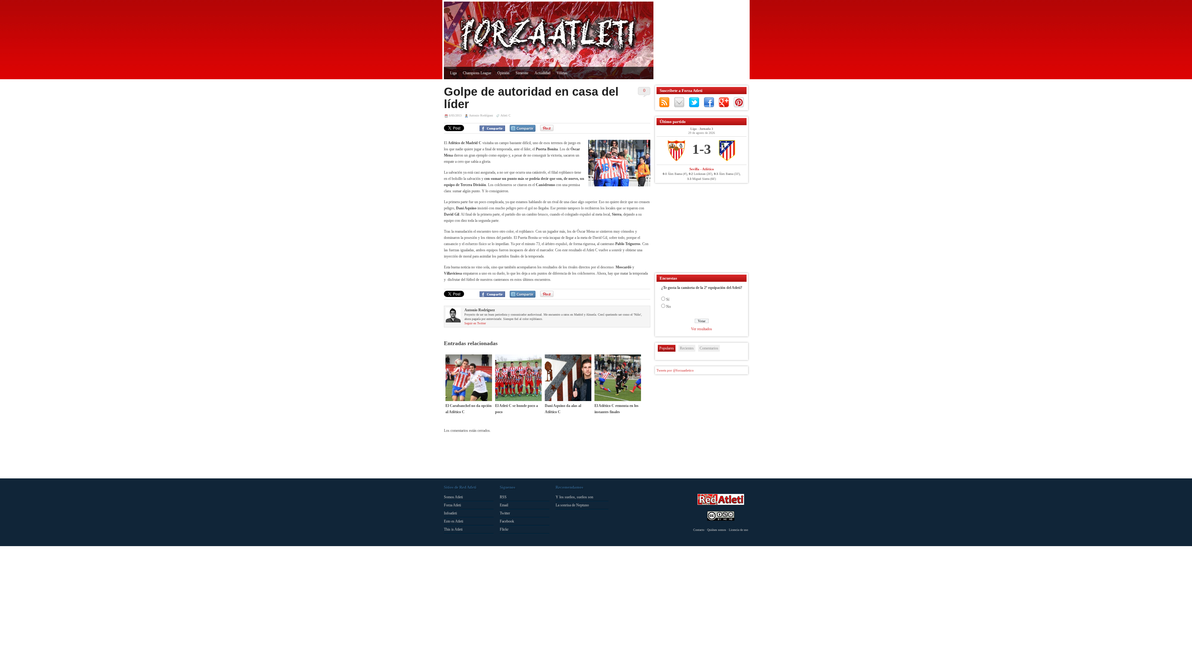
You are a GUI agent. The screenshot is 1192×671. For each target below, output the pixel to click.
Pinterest (739, 102)
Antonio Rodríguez (481, 115)
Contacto (698, 530)
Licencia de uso (738, 530)
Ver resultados (701, 329)
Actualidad (542, 73)
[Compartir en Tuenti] (522, 128)
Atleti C (505, 115)
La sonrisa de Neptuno (572, 505)
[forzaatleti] (549, 36)
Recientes (687, 348)
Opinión (503, 73)
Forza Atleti (452, 505)
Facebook (709, 102)
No (668, 306)
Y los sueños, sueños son (574, 497)
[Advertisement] (700, 40)
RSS (664, 102)
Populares (666, 348)
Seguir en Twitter (475, 323)
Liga (453, 73)
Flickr (504, 529)
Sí (667, 299)
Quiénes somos (716, 530)
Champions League (477, 73)
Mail (679, 102)
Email (504, 505)
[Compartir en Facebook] (492, 128)
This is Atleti (453, 529)
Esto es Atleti (453, 521)
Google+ (724, 102)
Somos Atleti (453, 497)
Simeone (522, 73)
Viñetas (562, 73)
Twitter (694, 102)
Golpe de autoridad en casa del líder (531, 98)
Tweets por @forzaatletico (675, 370)
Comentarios (709, 348)
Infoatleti (450, 513)
